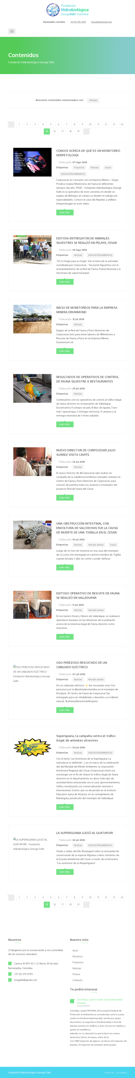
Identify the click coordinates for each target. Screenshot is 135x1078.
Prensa (76, 974)
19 (78, 131)
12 (106, 124)
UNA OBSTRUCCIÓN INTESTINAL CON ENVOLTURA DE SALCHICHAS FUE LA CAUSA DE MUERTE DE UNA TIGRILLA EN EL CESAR (87, 528)
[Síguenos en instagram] (34, 22)
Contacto (77, 980)
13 (114, 124)
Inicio (75, 950)
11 (98, 124)
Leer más (64, 212)
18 (70, 131)
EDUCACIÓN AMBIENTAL (73, 174)
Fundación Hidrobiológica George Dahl (29, 1072)
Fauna (108, 167)
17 (63, 131)
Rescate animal (96, 545)
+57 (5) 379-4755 (78, 22)
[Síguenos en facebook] (26, 22)
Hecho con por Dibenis (116, 1072)
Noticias (93, 100)
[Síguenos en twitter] (30, 22)
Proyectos (79, 167)
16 (55, 131)
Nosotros (78, 956)
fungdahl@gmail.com (101, 22)
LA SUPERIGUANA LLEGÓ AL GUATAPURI (84, 833)
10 (90, 124)
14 (122, 124)
